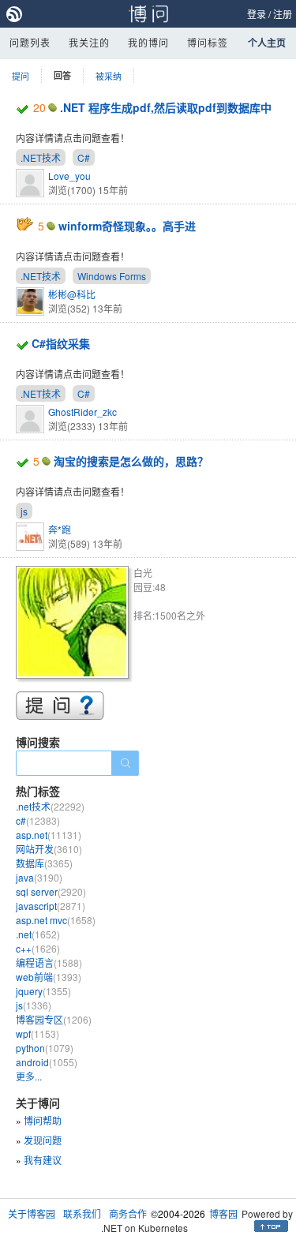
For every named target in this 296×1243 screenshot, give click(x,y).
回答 (62, 75)
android (46, 1062)
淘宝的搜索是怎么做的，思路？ (131, 461)
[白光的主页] (74, 624)
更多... (29, 1076)
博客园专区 (54, 1019)
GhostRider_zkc (82, 411)
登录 (256, 14)
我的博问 (148, 42)
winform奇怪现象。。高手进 (127, 226)
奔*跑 (59, 529)
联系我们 (82, 1213)
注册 (282, 14)
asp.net (48, 834)
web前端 (48, 976)
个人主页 (267, 43)
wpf (37, 1033)
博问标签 (207, 42)
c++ (38, 948)
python (44, 1047)
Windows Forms (111, 276)
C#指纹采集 (61, 343)
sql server (51, 891)
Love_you (69, 175)
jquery (43, 991)
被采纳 (109, 75)
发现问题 (43, 1140)
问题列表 (30, 42)
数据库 (44, 863)
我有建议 (43, 1159)
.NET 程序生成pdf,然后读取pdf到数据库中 (166, 107)
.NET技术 (41, 157)
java (39, 877)
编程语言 (49, 962)
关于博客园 (31, 1213)
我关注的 (89, 42)
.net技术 (50, 806)
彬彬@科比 (72, 294)
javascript (50, 905)
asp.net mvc (56, 920)
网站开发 (49, 848)
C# (83, 157)
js (24, 511)
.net (38, 934)
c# (38, 820)
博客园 (223, 1213)
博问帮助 (43, 1120)
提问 (20, 75)
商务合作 (128, 1213)
